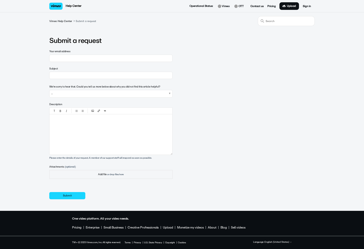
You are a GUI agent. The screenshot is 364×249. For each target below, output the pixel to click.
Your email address (59, 51)
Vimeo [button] (225, 6)
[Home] (56, 6)
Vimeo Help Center (60, 21)
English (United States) (277, 242)
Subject (53, 69)
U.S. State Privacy (153, 242)
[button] (54, 111)
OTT (241, 6)
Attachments (62, 167)
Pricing (271, 6)
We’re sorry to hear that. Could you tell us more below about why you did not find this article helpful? (104, 87)
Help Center (73, 6)
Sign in (307, 6)
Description (55, 104)
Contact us (257, 6)
